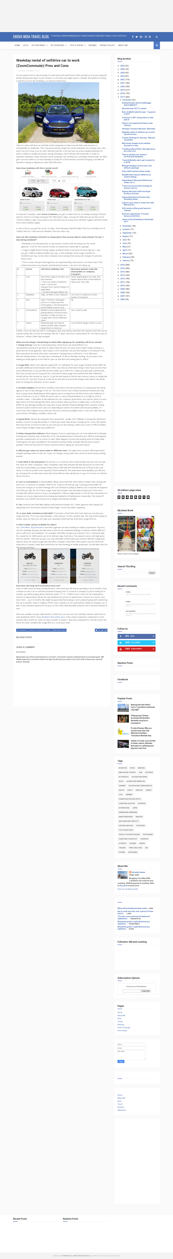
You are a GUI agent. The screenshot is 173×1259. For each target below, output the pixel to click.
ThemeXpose (66, 1256)
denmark (122, 786)
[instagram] (146, 37)
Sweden (142, 843)
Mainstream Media (126, 817)
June (124, 243)
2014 (122, 272)
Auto (25, 45)
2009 (122, 289)
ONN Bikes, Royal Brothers (32, 527)
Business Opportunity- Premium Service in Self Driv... (135, 215)
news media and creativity (129, 821)
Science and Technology (128, 839)
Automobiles (22, 630)
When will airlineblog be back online (132, 908)
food (121, 794)
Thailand (122, 848)
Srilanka (132, 843)
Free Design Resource (81, 1256)
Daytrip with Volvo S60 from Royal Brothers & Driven (136, 192)
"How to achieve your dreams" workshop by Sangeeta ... (134, 156)
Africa (132, 768)
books (121, 781)
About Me (123, 45)
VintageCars (132, 852)
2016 (122, 265)
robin (128, 592)
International (124, 808)
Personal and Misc (126, 825)
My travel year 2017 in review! (134, 108)
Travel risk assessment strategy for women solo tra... (137, 187)
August (125, 236)
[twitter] (136, 37)
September (127, 233)
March (125, 254)
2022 (122, 80)
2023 (122, 76)
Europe (121, 790)
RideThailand (148, 834)
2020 (122, 87)
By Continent (38, 45)
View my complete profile (128, 889)
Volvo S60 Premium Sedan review (136, 171)
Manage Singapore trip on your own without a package (137, 167)
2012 (122, 279)
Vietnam (122, 852)
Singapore (144, 839)
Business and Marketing (136, 781)
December (127, 100)
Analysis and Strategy (127, 772)
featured (139, 790)
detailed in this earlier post (53, 617)
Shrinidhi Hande (138, 872)
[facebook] (133, 37)
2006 (122, 299)
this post (123, 886)
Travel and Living (58, 630)
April (124, 250)
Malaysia (139, 817)
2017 (122, 97)
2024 (122, 73)
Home (17, 45)
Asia (140, 772)
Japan (135, 808)
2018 (122, 93)
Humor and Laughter (127, 803)
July (124, 240)
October (126, 229)
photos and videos (126, 830)
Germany (129, 794)
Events (130, 790)
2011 (122, 282)
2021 (122, 83)
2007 (122, 296)
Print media (122, 1031)
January (126, 260)
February (126, 257)
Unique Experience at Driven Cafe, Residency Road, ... (136, 198)
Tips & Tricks (76, 45)
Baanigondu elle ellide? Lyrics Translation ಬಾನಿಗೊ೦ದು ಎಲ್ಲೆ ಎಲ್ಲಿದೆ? (143, 707)
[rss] (150, 37)
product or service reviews (39, 630)
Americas (141, 768)
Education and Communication (140, 786)
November (127, 226)
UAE (146, 848)
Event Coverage (124, 1028)
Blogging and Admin (139, 777)
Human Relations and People (130, 799)
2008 (122, 293)
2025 (122, 69)
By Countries (57, 45)
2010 (122, 286)
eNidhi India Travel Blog (31, 36)
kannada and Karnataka (128, 812)
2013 (122, 275)
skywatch (122, 843)
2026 (122, 66)
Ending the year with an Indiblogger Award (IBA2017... (136, 104)
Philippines (140, 825)
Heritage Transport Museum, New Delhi (138, 129)
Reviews (93, 45)
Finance (148, 790)
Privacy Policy (107, 45)
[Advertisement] (16, 16)
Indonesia (141, 803)
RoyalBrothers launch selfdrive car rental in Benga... (136, 176)
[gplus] (141, 37)
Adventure (123, 768)
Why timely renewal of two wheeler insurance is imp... (136, 144)
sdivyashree (131, 611)
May (124, 247)
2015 (122, 268)
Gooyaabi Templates (112, 1256)
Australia (149, 772)
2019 (122, 90)
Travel (120, 1022)
